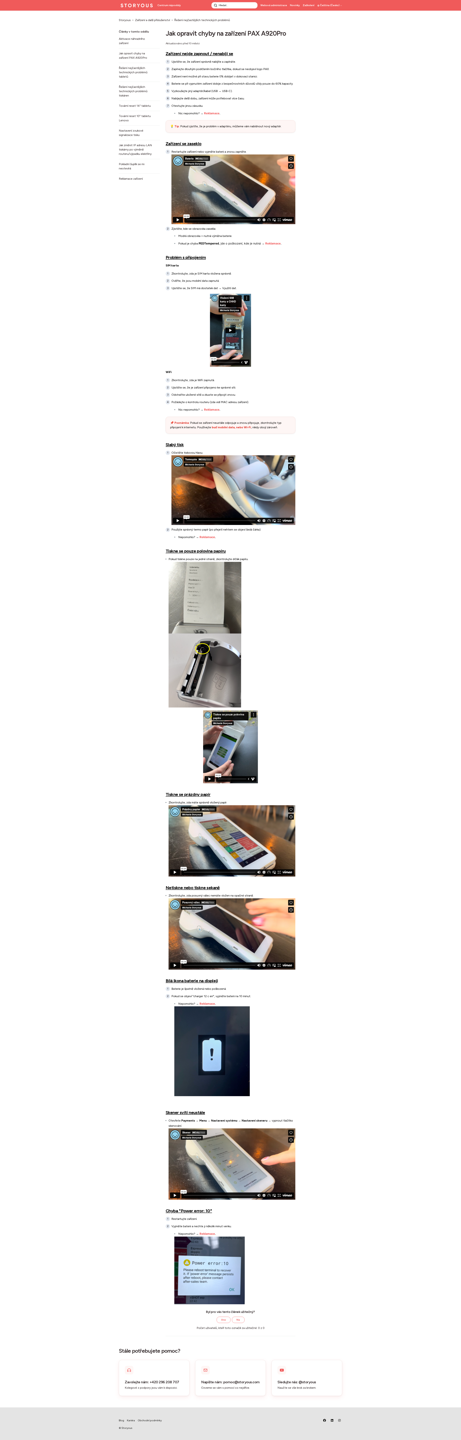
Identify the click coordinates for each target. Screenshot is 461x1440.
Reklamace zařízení (131, 178)
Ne (238, 1319)
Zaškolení (308, 5)
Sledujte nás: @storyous (297, 1382)
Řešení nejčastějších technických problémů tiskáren (133, 91)
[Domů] (137, 5)
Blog (121, 1420)
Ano (223, 1319)
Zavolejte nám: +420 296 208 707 (152, 1382)
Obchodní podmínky (150, 1420)
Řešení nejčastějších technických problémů (202, 20)
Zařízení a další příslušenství (152, 20)
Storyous (125, 20)
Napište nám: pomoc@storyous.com (230, 1382)
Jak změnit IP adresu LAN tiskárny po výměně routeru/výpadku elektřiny (135, 149)
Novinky (295, 5)
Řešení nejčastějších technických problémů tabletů (133, 72)
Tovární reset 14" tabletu (135, 105)
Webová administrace (273, 5)
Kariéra (131, 1420)
